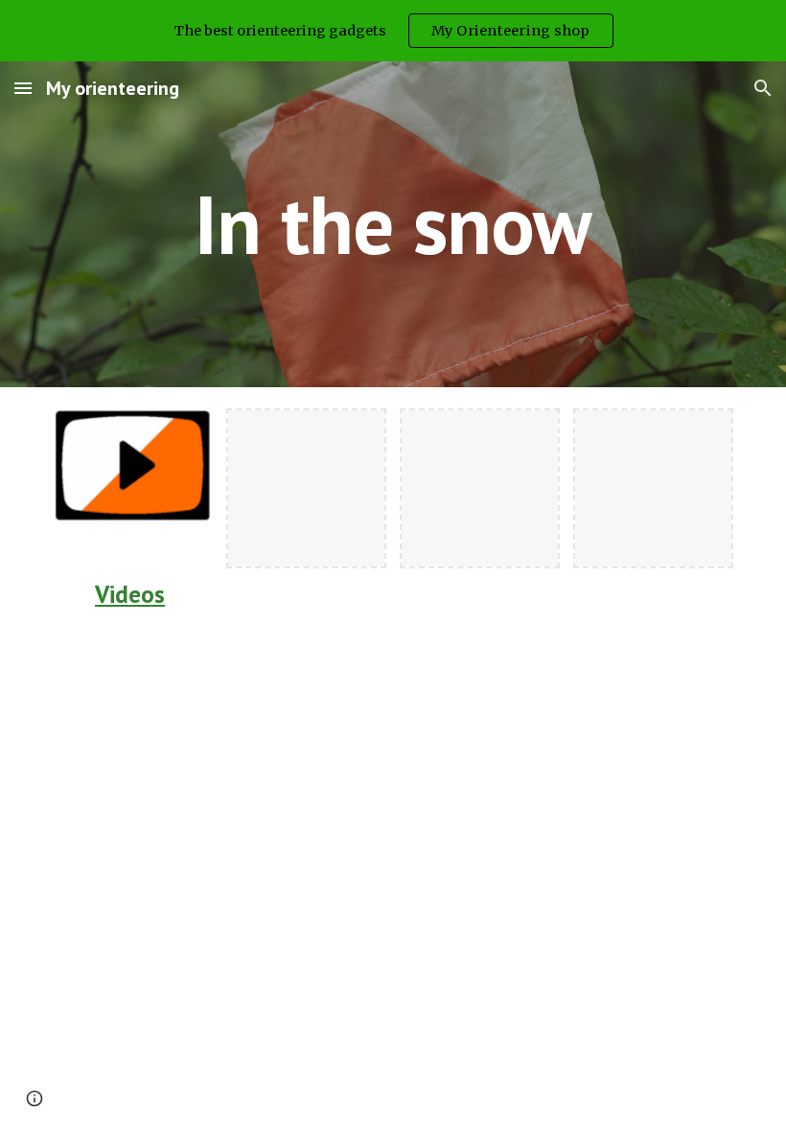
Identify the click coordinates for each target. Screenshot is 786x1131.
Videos (130, 594)
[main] (393, 223)
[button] (23, 87)
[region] (393, 30)
